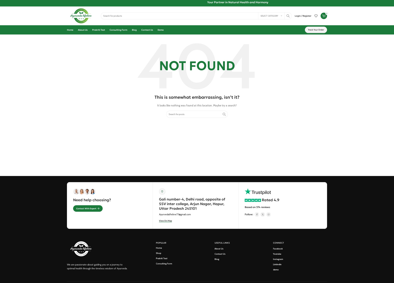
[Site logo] (82, 15)
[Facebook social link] (257, 214)
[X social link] (262, 214)
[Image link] (82, 248)
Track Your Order (316, 29)
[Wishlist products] (316, 16)
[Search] (288, 15)
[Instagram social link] (268, 214)
